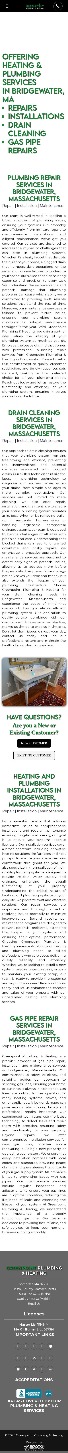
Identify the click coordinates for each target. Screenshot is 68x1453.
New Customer (34, 743)
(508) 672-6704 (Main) (34, 1294)
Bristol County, (23, 1289)
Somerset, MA (29, 1284)
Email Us (34, 1303)
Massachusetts (45, 1289)
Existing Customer (34, 755)
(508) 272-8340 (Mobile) (34, 1299)
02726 (44, 1284)
